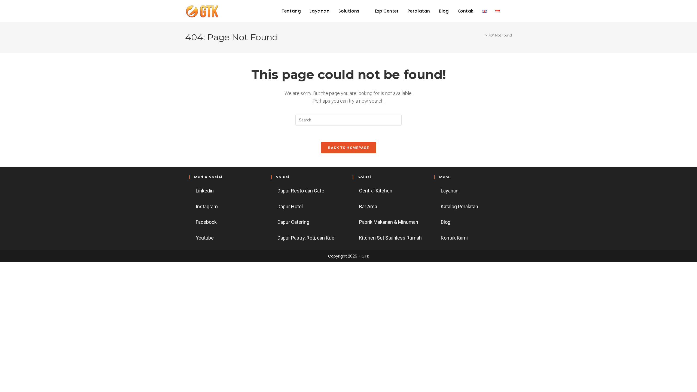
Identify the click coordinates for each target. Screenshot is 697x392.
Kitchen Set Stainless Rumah (390, 238)
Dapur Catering (293, 222)
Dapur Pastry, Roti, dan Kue (305, 238)
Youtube (205, 238)
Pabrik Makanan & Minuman (388, 222)
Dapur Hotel (290, 206)
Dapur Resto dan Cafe (300, 191)
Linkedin (205, 191)
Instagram (207, 206)
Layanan (449, 191)
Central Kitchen (375, 191)
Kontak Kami (454, 238)
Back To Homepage (348, 148)
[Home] (482, 35)
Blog (445, 222)
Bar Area (368, 206)
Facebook (206, 222)
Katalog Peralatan (459, 206)
